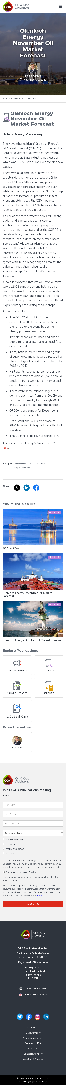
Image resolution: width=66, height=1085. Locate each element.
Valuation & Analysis (33, 1059)
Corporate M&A (33, 1043)
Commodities (20, 463)
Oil (37, 463)
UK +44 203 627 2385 (35, 994)
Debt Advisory (33, 1032)
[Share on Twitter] (17, 487)
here (5, 448)
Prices (43, 463)
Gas (30, 463)
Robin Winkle (33, 76)
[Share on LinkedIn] (26, 487)
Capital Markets (33, 1027)
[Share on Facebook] (36, 487)
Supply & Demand (22, 468)
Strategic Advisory (33, 1053)
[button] (60, 6)
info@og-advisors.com (35, 988)
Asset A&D (33, 1048)
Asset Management (33, 1038)
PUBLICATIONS (11, 98)
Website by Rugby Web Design (33, 1081)
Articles (30, 98)
